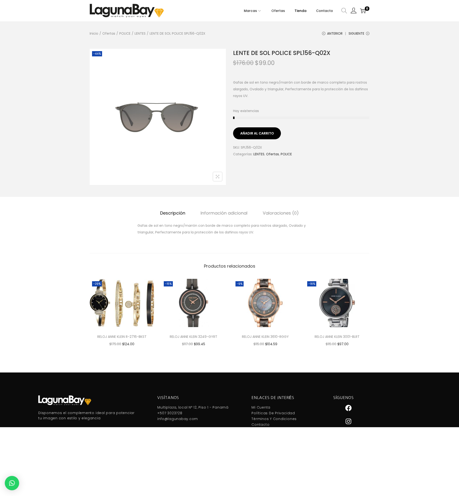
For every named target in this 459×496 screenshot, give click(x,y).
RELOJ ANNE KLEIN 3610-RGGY (265, 336)
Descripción (172, 213)
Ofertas (108, 33)
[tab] (172, 213)
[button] (12, 483)
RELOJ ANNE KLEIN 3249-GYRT (193, 336)
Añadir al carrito (257, 133)
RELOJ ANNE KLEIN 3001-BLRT (337, 336)
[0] (363, 11)
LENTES (140, 33)
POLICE (125, 33)
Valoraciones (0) (281, 213)
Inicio (94, 33)
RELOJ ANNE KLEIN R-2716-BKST (122, 336)
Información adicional (224, 213)
